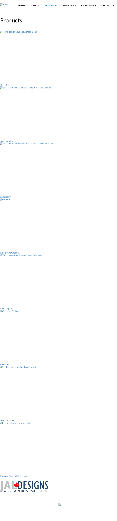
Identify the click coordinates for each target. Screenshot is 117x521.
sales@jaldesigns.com (10, 504)
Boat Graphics (6, 308)
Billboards (4, 364)
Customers (88, 5)
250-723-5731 (8, 499)
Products (51, 5)
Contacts (107, 5)
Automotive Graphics (9, 253)
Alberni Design (110, 516)
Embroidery (5, 197)
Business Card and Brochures (13, 476)
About (35, 5)
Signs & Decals (7, 85)
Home (21, 5)
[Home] (4, 4)
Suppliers (69, 5)
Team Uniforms (7, 420)
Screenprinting (6, 141)
